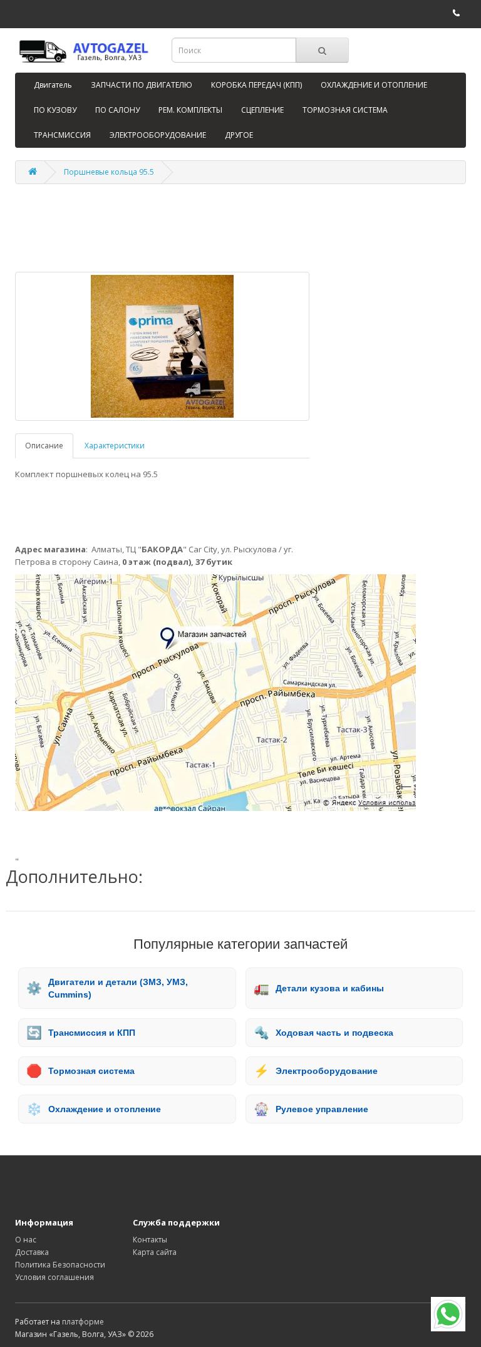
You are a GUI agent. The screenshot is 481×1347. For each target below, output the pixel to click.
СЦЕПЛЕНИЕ (262, 110)
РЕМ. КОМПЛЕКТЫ (190, 110)
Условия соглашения (54, 1277)
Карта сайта (155, 1252)
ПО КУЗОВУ (55, 110)
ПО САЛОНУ (117, 110)
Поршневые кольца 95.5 (109, 172)
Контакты (150, 1239)
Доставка (32, 1252)
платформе (83, 1321)
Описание (44, 445)
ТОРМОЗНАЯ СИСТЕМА (345, 110)
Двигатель (53, 85)
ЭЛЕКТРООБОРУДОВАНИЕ (158, 135)
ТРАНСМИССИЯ (62, 135)
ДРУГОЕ (239, 135)
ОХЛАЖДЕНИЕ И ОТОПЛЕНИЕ (374, 85)
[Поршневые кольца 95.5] (162, 346)
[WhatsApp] (448, 1314)
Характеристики (115, 445)
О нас (25, 1239)
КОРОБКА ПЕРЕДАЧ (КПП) (256, 85)
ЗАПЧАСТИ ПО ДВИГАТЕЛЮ (141, 85)
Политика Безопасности (60, 1264)
